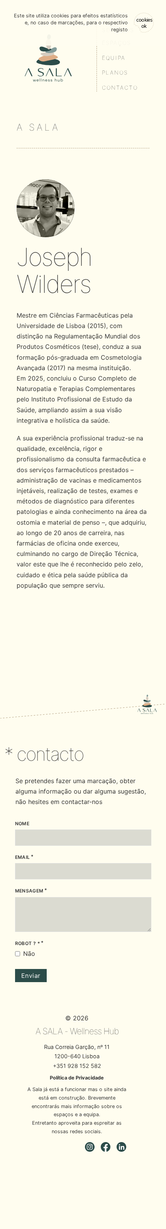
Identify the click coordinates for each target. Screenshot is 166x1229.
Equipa (113, 57)
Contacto (120, 87)
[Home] (48, 58)
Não (29, 953)
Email (22, 857)
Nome (22, 823)
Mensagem (29, 891)
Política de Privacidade (77, 1078)
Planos (115, 72)
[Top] (147, 704)
